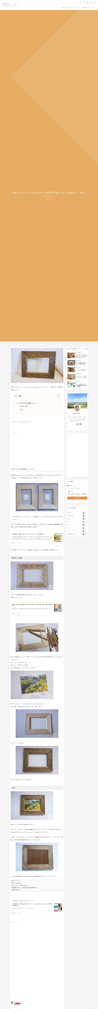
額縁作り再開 (24, 406)
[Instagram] (84, 2)
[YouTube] (87, 2)
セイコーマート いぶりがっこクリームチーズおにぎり (81, 377)
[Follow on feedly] (91, 2)
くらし (75, 531)
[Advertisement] (37, 448)
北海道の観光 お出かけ (75, 534)
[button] (58, 396)
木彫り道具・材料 (75, 515)
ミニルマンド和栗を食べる (81, 370)
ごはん (75, 528)
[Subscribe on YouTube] (80, 424)
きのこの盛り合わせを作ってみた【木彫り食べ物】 (81, 363)
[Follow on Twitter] (81, 2)
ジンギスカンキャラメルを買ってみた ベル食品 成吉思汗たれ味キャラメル (81, 356)
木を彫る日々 (6, 3)
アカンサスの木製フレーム (27, 403)
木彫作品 (75, 512)
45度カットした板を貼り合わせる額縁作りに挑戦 (30, 387)
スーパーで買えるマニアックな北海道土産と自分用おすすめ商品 (81, 385)
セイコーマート (75, 521)
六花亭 (75, 518)
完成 (21, 409)
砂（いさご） (77, 413)
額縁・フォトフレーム (49, 196)
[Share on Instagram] (77, 424)
